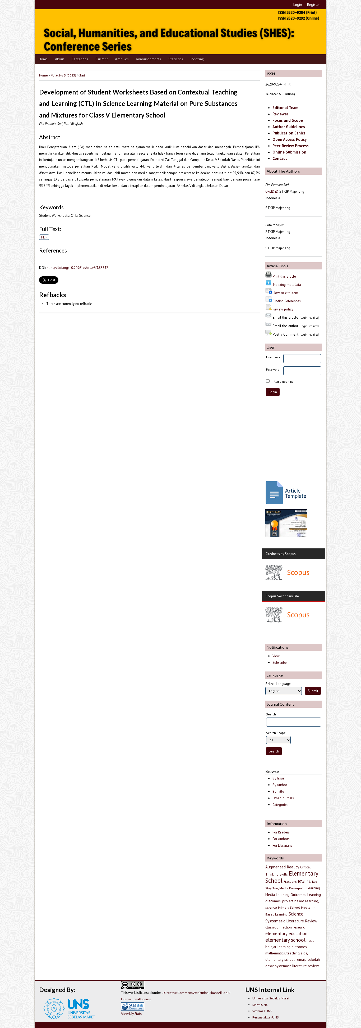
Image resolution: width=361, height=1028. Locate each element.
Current (101, 59)
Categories (80, 59)
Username (273, 357)
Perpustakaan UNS (265, 1017)
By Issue (278, 778)
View (275, 656)
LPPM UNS (259, 1005)
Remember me (284, 382)
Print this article (284, 276)
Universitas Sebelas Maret (270, 998)
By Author (279, 785)
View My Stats (131, 1014)
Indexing (197, 59)
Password (273, 369)
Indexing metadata (287, 284)
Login (297, 4)
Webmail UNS (262, 1011)
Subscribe (279, 662)
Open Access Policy (289, 139)
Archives (122, 59)
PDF (44, 237)
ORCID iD (271, 191)
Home (43, 59)
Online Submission (289, 152)
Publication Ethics (289, 133)
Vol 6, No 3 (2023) (63, 75)
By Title (278, 791)
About (59, 59)
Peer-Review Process (290, 145)
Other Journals (283, 798)
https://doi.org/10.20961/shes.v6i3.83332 (77, 267)
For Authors (281, 839)
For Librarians (282, 845)
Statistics (175, 59)
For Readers (281, 832)
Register (313, 4)
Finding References (287, 301)
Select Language (278, 683)
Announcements (148, 59)
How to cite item (285, 292)
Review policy (283, 309)
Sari (82, 75)
